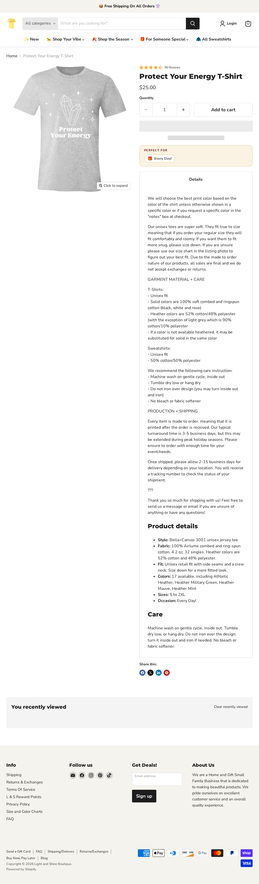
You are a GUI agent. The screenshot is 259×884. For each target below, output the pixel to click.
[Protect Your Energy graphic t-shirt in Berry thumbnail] (85, 223)
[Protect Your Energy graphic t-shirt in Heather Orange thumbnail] (14, 223)
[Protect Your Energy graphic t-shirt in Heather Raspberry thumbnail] (49, 223)
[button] (196, 126)
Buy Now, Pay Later (20, 858)
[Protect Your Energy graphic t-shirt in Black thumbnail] (102, 223)
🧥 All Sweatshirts (213, 39)
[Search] (193, 23)
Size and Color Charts (24, 811)
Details (196, 179)
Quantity (146, 98)
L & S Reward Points (23, 796)
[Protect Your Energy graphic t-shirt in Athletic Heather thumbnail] (67, 205)
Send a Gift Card (18, 851)
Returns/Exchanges (94, 851)
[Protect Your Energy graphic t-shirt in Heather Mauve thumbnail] (102, 205)
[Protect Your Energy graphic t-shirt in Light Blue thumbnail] (32, 241)
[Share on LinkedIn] (159, 673)
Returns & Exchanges (24, 782)
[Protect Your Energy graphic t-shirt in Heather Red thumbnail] (67, 223)
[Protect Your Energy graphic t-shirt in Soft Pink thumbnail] (67, 241)
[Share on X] (150, 673)
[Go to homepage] (11, 23)
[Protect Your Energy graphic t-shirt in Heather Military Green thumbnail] (85, 205)
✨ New (31, 39)
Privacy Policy (18, 804)
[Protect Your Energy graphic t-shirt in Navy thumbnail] (49, 241)
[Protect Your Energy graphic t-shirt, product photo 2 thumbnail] (32, 205)
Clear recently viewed (231, 707)
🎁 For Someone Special (163, 39)
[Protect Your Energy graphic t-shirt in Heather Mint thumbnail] (120, 205)
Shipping (13, 774)
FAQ (10, 818)
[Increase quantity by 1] (183, 110)
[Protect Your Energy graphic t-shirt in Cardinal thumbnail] (120, 223)
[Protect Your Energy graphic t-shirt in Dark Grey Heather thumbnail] (14, 241)
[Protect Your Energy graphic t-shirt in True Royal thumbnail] (102, 241)
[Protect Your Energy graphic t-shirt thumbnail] (14, 205)
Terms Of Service (20, 789)
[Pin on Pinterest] (167, 673)
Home (11, 56)
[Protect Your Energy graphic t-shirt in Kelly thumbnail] (85, 241)
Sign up (144, 796)
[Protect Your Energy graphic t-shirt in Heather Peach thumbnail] (32, 223)
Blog (44, 858)
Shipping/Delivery (61, 851)
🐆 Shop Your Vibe (64, 39)
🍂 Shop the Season (111, 39)
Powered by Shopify (21, 869)
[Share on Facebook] (142, 673)
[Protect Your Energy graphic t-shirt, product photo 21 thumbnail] (120, 241)
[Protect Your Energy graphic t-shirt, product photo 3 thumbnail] (49, 205)
